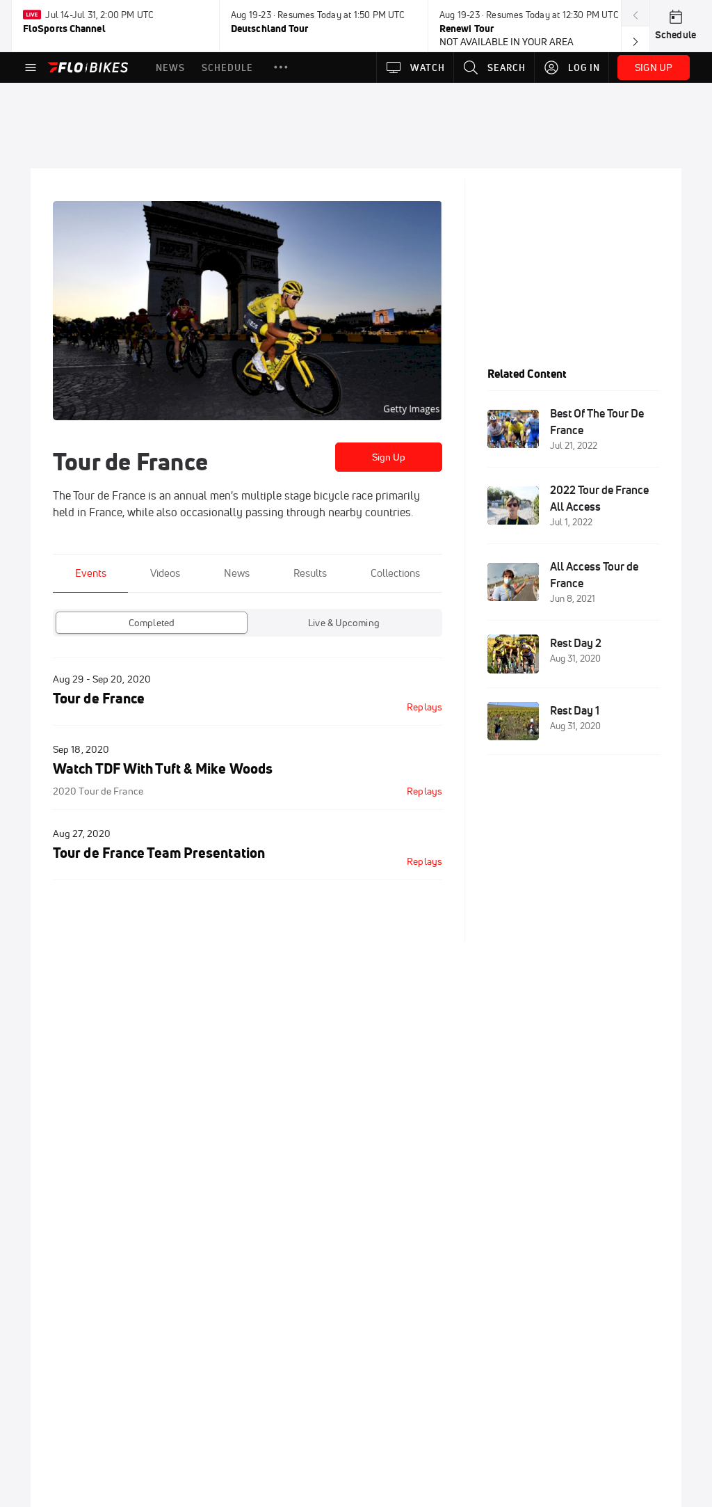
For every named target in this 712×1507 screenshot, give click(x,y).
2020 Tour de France (98, 791)
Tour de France (99, 698)
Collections (395, 573)
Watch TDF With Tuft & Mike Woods (163, 768)
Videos (165, 573)
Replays (424, 707)
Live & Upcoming (344, 622)
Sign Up (389, 457)
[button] (280, 67)
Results (310, 573)
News (237, 573)
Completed (152, 622)
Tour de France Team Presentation (159, 852)
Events (90, 573)
